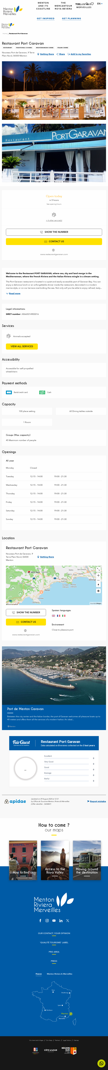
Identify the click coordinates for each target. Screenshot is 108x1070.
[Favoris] (92, 4)
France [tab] (39, 974)
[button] (87, 4)
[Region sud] (69, 1051)
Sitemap (76, 1040)
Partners (57, 1040)
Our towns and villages (36, 1040)
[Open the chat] (101, 1063)
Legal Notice (67, 1040)
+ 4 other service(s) (54, 220)
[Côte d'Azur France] (51, 1051)
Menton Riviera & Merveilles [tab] (59, 974)
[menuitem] (13, 10)
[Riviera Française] (36, 1051)
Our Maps (49, 1040)
